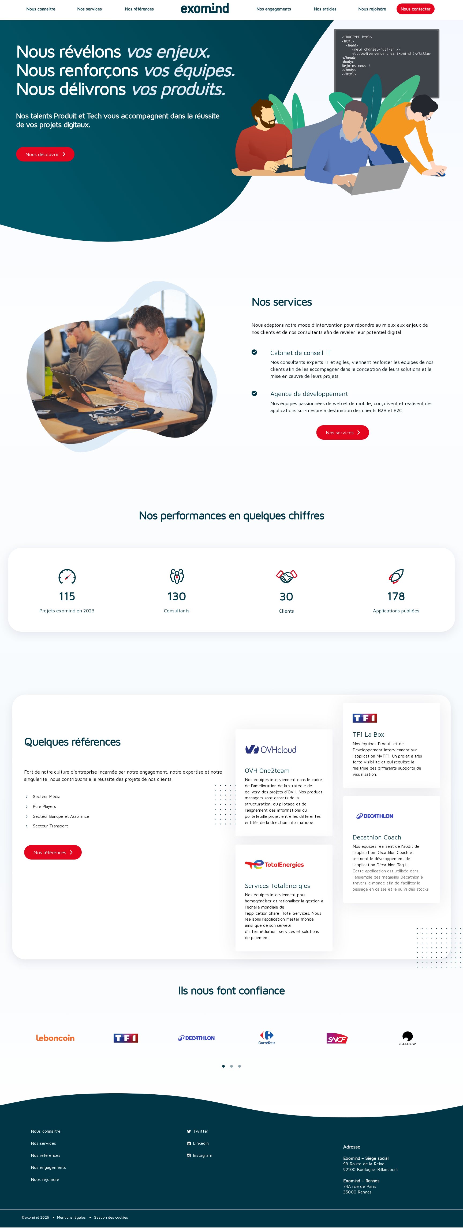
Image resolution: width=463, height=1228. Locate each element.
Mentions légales (71, 1217)
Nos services (89, 8)
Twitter (200, 1131)
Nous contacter (416, 8)
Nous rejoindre (372, 8)
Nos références (139, 8)
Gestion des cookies (111, 1217)
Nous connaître (40, 8)
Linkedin (201, 1143)
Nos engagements (273, 8)
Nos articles (325, 8)
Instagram (202, 1155)
